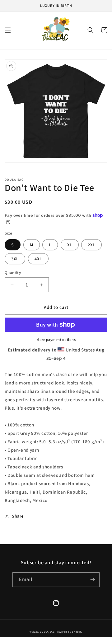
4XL (38, 259)
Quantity (13, 272)
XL (69, 245)
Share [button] (18, 516)
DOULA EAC (47, 631)
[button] (8, 30)
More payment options (56, 339)
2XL (91, 245)
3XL (15, 259)
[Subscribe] (92, 579)
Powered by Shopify (69, 631)
